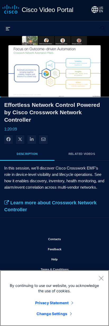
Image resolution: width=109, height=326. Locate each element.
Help (70, 259)
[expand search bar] (102, 25)
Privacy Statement (52, 302)
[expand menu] (8, 28)
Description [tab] (27, 153)
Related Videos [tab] (82, 153)
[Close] (101, 278)
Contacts (70, 239)
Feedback (70, 249)
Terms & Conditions (70, 269)
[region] (54, 298)
